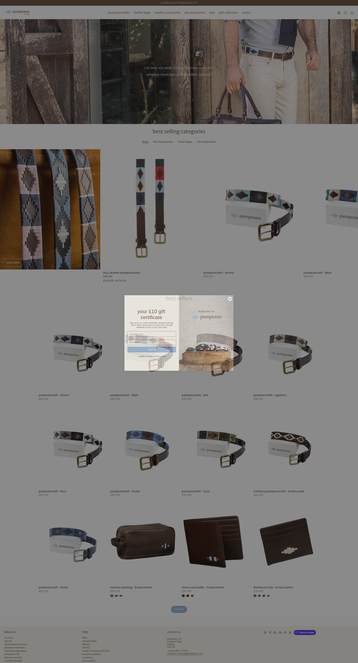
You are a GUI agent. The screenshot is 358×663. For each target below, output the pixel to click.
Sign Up (152, 346)
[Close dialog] (230, 297)
